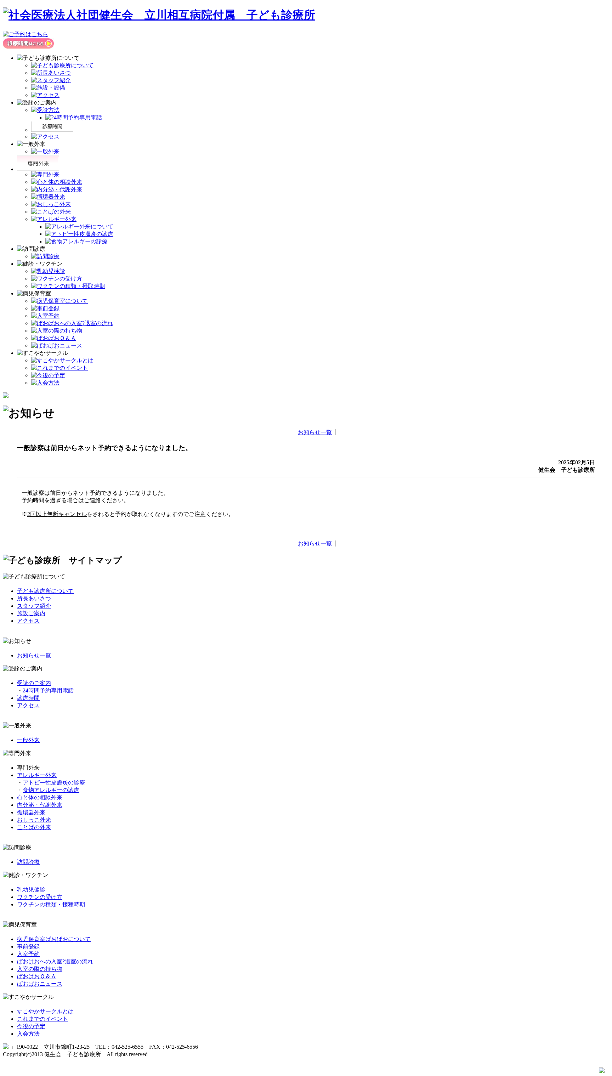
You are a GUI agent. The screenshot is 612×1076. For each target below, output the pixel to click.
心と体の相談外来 (39, 797)
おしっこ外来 (34, 820)
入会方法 (28, 1034)
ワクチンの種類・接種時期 (51, 904)
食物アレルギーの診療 (51, 790)
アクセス (28, 621)
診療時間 (28, 698)
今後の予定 (31, 1026)
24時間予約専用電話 (48, 690)
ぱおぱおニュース (39, 984)
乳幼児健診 (31, 890)
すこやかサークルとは (45, 1011)
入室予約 (28, 954)
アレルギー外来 (37, 775)
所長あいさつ (34, 598)
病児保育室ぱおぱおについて (54, 939)
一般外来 (28, 740)
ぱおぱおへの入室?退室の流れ (55, 961)
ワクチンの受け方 (39, 897)
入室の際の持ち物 (39, 969)
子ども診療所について (45, 591)
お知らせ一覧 (315, 432)
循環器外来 (31, 812)
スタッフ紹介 (34, 606)
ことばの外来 (34, 827)
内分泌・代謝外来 (39, 805)
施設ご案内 (31, 613)
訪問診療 (28, 862)
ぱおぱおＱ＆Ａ (36, 976)
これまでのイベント (42, 1019)
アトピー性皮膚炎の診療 (54, 783)
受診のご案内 (34, 683)
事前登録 (28, 947)
